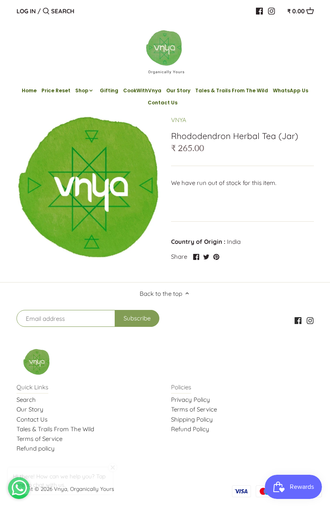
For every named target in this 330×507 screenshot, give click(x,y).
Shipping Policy (192, 419)
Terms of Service (39, 439)
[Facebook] (259, 11)
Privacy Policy (190, 399)
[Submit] (46, 11)
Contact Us (31, 419)
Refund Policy (190, 429)
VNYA (178, 120)
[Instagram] (271, 11)
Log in (26, 11)
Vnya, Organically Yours (84, 488)
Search (26, 399)
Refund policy (35, 448)
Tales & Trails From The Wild (55, 429)
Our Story (29, 409)
